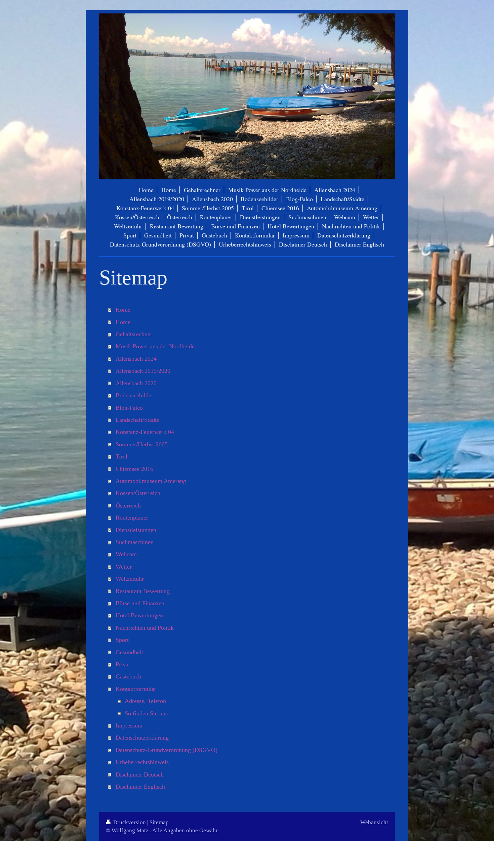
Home (123, 309)
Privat (123, 664)
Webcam (126, 554)
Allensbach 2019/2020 (143, 370)
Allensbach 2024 (136, 358)
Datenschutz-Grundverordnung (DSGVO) (166, 750)
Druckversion (129, 822)
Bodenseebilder (134, 395)
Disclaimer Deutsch (140, 774)
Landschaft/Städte (137, 419)
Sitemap (159, 822)
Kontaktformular (136, 688)
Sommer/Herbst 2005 (142, 444)
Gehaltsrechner (134, 334)
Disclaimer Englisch (140, 786)
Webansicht (374, 822)
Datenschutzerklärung (142, 737)
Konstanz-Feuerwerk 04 (145, 432)
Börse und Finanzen (140, 603)
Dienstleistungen (136, 530)
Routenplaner (132, 517)
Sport (122, 639)
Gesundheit (129, 652)
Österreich (128, 505)
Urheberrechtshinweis (142, 762)
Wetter (124, 566)
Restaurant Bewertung (143, 591)
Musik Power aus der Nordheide (155, 346)
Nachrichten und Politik (145, 627)
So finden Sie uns (146, 713)
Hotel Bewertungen (139, 615)
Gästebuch (128, 676)
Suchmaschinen (135, 542)
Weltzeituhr (130, 578)
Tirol (121, 456)
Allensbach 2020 (136, 383)
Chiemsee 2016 (134, 469)
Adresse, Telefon (145, 701)
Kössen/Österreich (138, 493)
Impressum (129, 725)
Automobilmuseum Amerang (151, 481)
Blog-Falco (129, 407)
